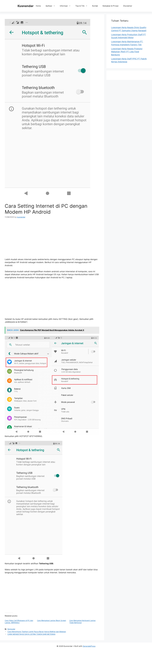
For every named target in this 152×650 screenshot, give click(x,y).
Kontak (95, 6)
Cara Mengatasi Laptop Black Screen (51, 620)
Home (38, 6)
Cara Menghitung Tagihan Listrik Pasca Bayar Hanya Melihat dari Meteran (36, 632)
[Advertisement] (52, 239)
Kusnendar (25, 6)
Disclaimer (127, 6)
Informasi (64, 6)
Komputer (11, 629)
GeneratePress (89, 646)
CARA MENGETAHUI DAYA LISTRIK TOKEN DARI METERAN (31, 634)
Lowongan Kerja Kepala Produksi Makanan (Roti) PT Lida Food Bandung (126, 51)
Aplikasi (49, 6)
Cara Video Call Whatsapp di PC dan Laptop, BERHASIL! (19, 621)
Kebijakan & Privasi (111, 6)
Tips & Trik (79, 6)
